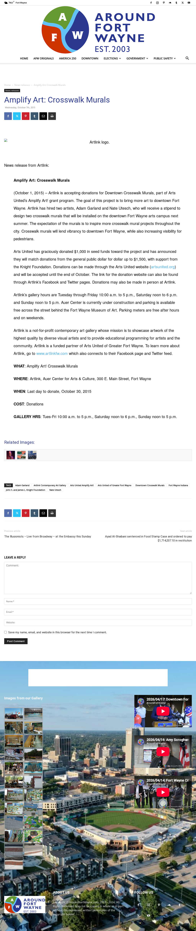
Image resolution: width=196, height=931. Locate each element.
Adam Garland (22, 485)
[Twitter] (182, 2)
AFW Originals (43, 58)
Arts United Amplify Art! (82, 485)
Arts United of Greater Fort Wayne (114, 485)
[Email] (43, 116)
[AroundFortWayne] (98, 30)
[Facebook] (151, 2)
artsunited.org (163, 266)
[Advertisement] (98, 73)
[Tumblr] (176, 2)
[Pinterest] (164, 2)
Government (136, 58)
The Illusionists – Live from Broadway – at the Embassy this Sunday (47, 536)
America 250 (67, 58)
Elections (111, 58)
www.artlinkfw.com (52, 353)
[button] (187, 59)
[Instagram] (157, 2)
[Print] (52, 116)
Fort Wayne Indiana (178, 485)
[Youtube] (189, 2)
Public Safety (163, 58)
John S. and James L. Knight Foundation (25, 489)
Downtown (90, 58)
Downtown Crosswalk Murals (150, 485)
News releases (22, 85)
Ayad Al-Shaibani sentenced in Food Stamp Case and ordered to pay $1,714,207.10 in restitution (148, 538)
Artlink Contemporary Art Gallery (50, 485)
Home (24, 58)
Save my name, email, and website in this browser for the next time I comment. (57, 632)
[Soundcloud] (170, 2)
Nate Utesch (55, 489)
